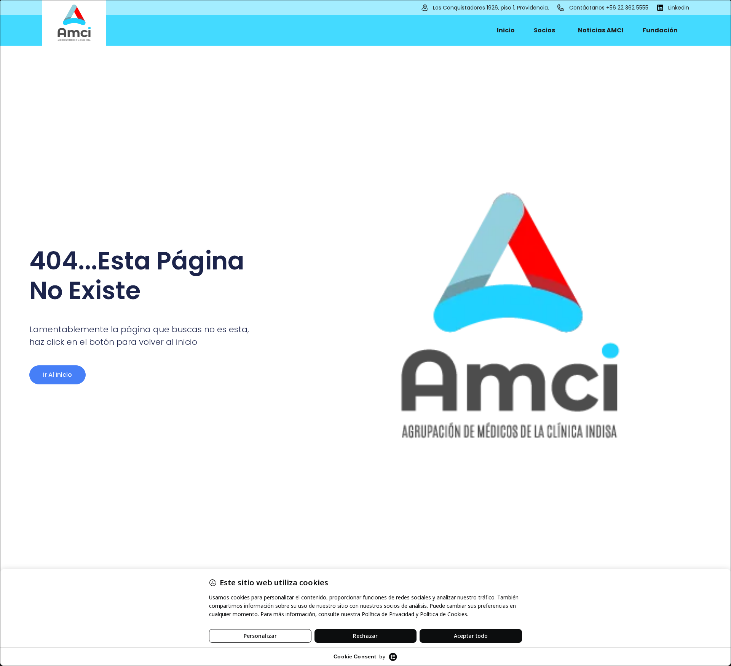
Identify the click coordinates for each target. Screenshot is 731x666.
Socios (544, 30)
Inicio (506, 30)
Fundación (660, 30)
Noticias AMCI (601, 30)
